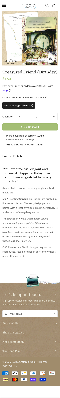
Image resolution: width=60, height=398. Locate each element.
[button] (54, 5)
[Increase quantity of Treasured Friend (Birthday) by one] (53, 116)
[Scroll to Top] (54, 381)
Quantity (7, 116)
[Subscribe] (54, 313)
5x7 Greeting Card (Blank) (18, 105)
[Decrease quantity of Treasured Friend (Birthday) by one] (19, 116)
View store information (24, 144)
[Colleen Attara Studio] (30, 5)
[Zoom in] (50, 59)
